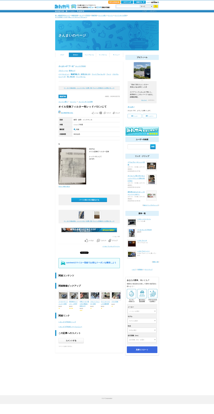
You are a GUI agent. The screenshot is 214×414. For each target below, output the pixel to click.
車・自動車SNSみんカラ (62, 15)
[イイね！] (95, 113)
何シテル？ (144, 100)
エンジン (110, 15)
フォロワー (150, 116)
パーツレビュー (64, 74)
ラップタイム (103, 55)
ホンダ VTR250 (80, 66)
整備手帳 (94, 15)
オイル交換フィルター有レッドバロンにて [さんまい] (71, 17)
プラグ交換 (114, 301)
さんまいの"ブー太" (67, 66)
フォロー (134, 116)
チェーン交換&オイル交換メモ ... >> (103, 88)
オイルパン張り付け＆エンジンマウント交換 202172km (136, 178)
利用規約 (140, 269)
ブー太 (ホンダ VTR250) (144, 230)
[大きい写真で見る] (64, 186)
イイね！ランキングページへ (111, 246)
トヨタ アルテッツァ (143, 251)
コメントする (71, 340)
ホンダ (82, 15)
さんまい (131, 107)
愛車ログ (72, 71)
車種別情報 (74, 15)
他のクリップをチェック (150, 205)
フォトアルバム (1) (98, 74)
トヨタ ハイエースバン (144, 219)
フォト (108, 74)
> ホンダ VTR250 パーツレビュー (70, 327)
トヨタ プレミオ (142, 240)
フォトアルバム (89, 55)
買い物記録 (71, 77)
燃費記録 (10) (85, 74)
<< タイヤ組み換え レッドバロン (74, 88)
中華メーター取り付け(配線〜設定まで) (84, 304)
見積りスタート (142, 350)
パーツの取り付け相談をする (89, 200)
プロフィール (63, 71)
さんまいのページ (72, 35)
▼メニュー (116, 55)
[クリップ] (116, 113)
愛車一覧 (155, 262)
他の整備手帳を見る (67, 113)
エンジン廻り (102, 15)
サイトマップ (148, 269)
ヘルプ (148, 2)
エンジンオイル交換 (121, 15)
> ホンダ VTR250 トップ (67, 322)
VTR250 (87, 15)
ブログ (62, 55)
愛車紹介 (75, 55)
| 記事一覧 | (89, 88)
